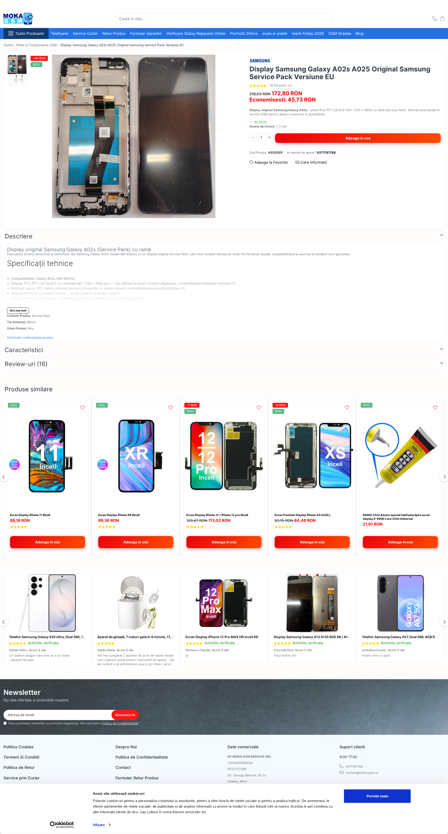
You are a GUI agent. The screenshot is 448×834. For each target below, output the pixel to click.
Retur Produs (113, 33)
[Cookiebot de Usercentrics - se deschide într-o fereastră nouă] (62, 824)
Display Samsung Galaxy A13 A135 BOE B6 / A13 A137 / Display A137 (328, 637)
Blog (360, 33)
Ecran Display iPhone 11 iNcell (30, 515)
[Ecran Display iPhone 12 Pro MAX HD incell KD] (224, 603)
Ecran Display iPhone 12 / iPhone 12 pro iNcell (217, 515)
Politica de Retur (19, 767)
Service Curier (85, 33)
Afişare (99, 825)
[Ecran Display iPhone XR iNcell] (136, 456)
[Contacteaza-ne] (434, 18)
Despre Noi (126, 747)
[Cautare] (326, 19)
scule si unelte (274, 33)
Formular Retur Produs (137, 778)
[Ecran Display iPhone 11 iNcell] (47, 456)
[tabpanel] (133, 136)
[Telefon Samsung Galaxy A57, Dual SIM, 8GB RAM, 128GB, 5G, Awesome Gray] (400, 603)
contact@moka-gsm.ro (361, 772)
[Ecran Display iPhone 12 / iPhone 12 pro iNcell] (224, 456)
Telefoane (59, 33)
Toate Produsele (29, 33)
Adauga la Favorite (270, 162)
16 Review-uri (281, 85)
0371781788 (354, 766)
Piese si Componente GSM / (38, 45)
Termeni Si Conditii (21, 757)
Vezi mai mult (18, 310)
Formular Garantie (145, 33)
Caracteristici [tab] (24, 349)
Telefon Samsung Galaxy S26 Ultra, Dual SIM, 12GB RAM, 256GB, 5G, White (68, 637)
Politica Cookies (19, 747)
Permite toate (377, 796)
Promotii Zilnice (244, 33)
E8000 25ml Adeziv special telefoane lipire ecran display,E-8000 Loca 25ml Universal (396, 516)
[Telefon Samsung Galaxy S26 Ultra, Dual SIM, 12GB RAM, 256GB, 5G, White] (48, 603)
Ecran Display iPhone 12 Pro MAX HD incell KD (222, 637)
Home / (9, 45)
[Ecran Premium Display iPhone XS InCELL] (312, 456)
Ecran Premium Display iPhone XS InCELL (303, 515)
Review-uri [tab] (26, 364)
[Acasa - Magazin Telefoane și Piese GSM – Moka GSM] (27, 19)
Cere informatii (313, 162)
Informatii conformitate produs (30, 337)
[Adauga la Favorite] (82, 407)
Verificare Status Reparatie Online (195, 33)
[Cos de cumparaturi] (442, 18)
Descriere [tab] (18, 236)
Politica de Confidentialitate (120, 723)
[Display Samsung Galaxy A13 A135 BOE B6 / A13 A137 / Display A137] (312, 603)
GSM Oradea (340, 33)
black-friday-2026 (308, 33)
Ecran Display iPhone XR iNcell (119, 515)
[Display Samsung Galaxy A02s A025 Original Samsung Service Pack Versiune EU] (133, 136)
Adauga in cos (358, 138)
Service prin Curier (22, 778)
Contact (123, 767)
